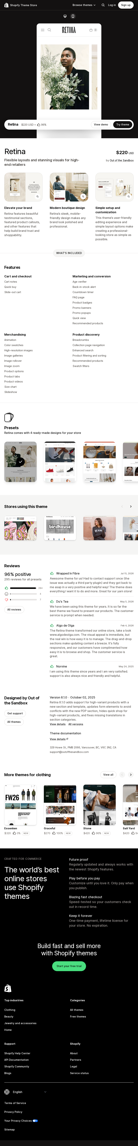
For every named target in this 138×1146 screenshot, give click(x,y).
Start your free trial (69, 966)
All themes (14, 721)
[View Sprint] (60, 462)
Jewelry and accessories (20, 1023)
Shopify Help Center (17, 1053)
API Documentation (16, 1059)
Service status (79, 1073)
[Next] (131, 506)
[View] (20, 529)
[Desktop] (65, 16)
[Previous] (122, 506)
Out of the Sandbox (122, 160)
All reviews (14, 609)
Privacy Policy (13, 1111)
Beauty (8, 1016)
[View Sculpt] (99, 462)
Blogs (7, 1073)
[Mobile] (73, 16)
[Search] (103, 5)
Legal (73, 1066)
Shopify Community (16, 1066)
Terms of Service (15, 1103)
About (74, 1053)
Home (8, 1029)
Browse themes (82, 4)
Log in (112, 4)
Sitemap (9, 1129)
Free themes (78, 1016)
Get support (15, 713)
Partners (75, 1059)
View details (58, 724)
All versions (75, 724)
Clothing (9, 1009)
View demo (101, 124)
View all (108, 774)
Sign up (126, 4)
